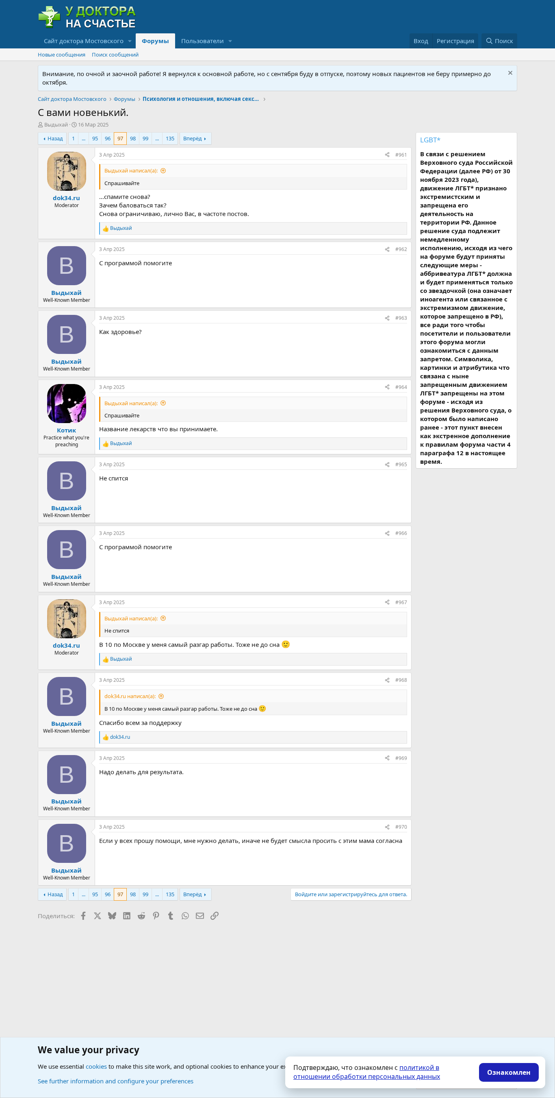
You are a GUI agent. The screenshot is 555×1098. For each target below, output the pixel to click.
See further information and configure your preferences (115, 1081)
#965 (401, 464)
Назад (55, 138)
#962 (401, 249)
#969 (401, 758)
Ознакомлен (509, 1072)
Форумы (155, 41)
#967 (401, 602)
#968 (401, 680)
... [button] (83, 138)
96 (108, 138)
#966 (401, 533)
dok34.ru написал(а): (130, 696)
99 (145, 138)
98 (133, 138)
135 (170, 138)
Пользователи (202, 41)
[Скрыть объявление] (509, 74)
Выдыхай (56, 124)
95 (95, 138)
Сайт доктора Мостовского (84, 41)
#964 (401, 387)
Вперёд (192, 138)
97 (120, 138)
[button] (130, 40)
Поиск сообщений (115, 54)
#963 (401, 317)
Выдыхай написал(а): (131, 170)
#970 (401, 826)
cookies (96, 1066)
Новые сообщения (61, 54)
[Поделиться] (387, 155)
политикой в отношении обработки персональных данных (366, 1072)
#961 (401, 154)
